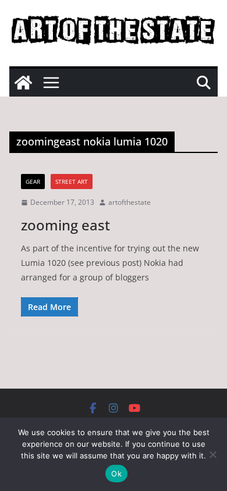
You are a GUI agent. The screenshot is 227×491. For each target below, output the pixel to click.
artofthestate (129, 202)
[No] (212, 454)
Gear (33, 181)
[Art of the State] (23, 83)
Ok (116, 473)
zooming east (65, 224)
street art (71, 181)
